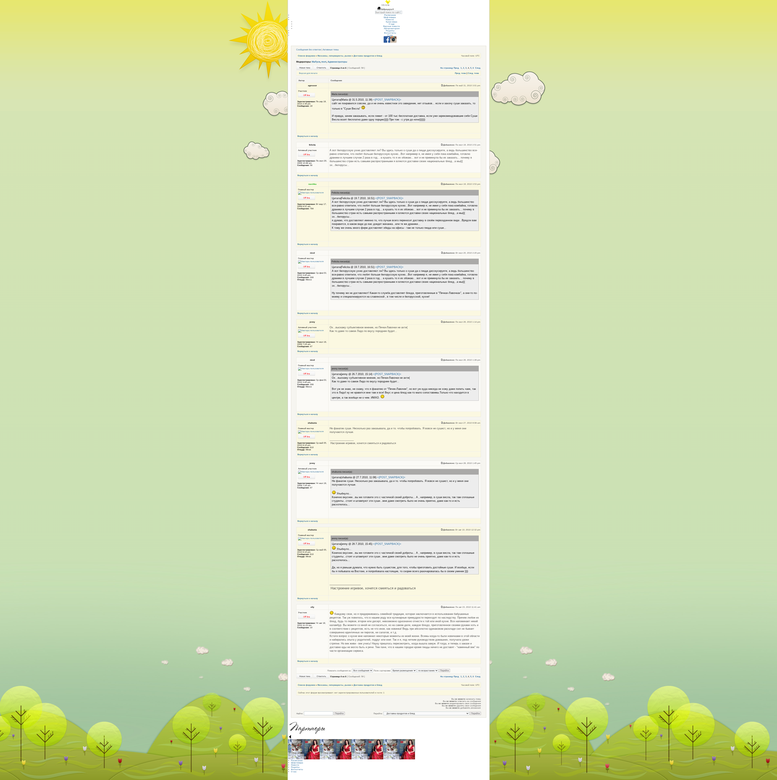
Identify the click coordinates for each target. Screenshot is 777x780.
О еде (392, 24)
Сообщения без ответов (308, 49)
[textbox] (387, 12)
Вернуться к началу (307, 136)
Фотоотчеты (390, 33)
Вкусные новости (391, 26)
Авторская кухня (391, 28)
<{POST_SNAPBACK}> (387, 99)
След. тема (473, 73)
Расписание (390, 15)
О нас (390, 35)
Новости (390, 19)
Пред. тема (460, 73)
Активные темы (331, 49)
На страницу (446, 68)
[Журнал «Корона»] (296, 749)
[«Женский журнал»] (312, 749)
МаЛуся (316, 62)
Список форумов (306, 56)
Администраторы (337, 62)
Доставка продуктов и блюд (367, 56)
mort (323, 62)
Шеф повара (390, 17)
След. (478, 68)
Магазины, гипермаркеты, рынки (334, 56)
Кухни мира (391, 22)
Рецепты (390, 31)
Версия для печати (308, 73)
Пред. (456, 68)
